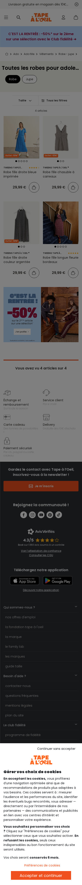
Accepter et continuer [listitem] (41, 875)
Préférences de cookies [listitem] (42, 865)
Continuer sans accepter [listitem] (56, 749)
